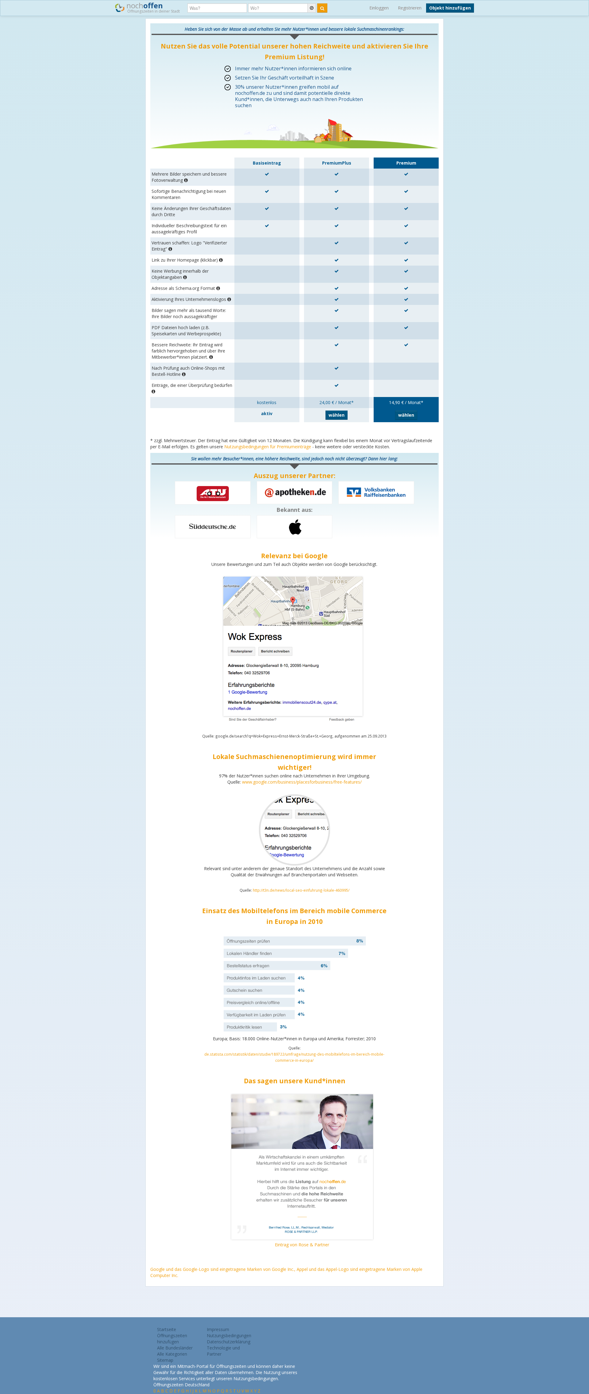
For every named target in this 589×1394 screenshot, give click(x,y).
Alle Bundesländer (175, 1348)
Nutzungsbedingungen (229, 1335)
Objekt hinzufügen (450, 8)
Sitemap (165, 1360)
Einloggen (379, 8)
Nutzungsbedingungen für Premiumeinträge (267, 447)
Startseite (166, 1329)
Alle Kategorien (172, 1354)
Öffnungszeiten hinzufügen (172, 1339)
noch (152, 7)
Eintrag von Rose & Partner (302, 1245)
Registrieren (410, 8)
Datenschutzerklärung (228, 1342)
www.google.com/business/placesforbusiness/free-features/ (302, 782)
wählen (337, 415)
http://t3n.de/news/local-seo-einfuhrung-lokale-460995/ (301, 890)
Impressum (218, 1329)
